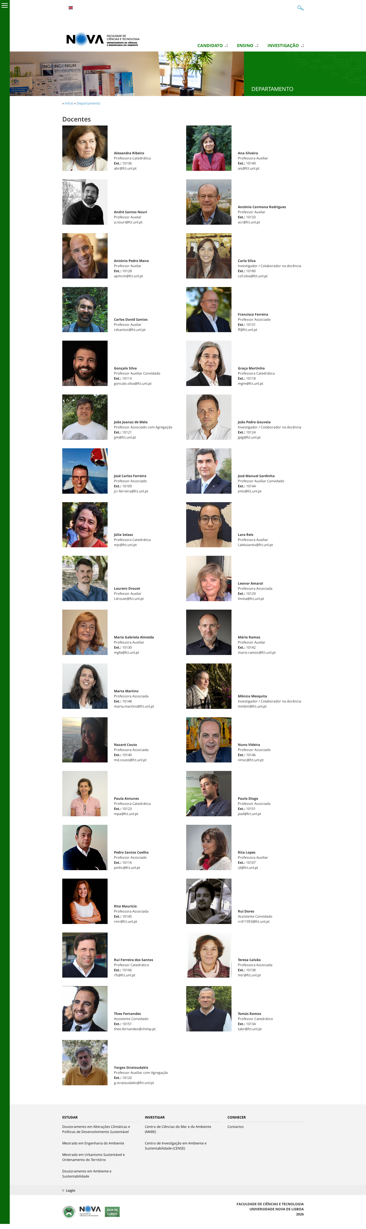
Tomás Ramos (249, 1013)
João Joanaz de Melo (131, 422)
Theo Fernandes (127, 1013)
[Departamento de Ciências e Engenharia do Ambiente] (104, 38)
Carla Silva (247, 260)
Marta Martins (126, 691)
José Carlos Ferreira (130, 476)
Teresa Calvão (249, 959)
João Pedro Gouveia (254, 422)
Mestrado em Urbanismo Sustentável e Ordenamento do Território (93, 1157)
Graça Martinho (251, 368)
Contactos (235, 1126)
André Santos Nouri (130, 212)
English (71, 7)
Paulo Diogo (248, 798)
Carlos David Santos (131, 319)
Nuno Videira (249, 744)
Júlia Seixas (123, 534)
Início (69, 103)
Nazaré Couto (125, 744)
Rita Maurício (125, 906)
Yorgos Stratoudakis (131, 1067)
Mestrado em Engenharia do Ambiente (93, 1143)
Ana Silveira (248, 153)
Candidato (210, 45)
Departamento (88, 103)
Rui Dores (246, 911)
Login (70, 1190)
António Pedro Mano (131, 260)
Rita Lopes (246, 852)
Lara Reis (245, 534)
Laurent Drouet (127, 588)
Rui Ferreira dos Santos (133, 959)
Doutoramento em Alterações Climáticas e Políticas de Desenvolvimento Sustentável (96, 1129)
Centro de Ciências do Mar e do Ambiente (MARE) (178, 1129)
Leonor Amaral (250, 583)
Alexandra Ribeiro (129, 153)
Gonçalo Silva (125, 368)
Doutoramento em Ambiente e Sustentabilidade (86, 1174)
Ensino (245, 45)
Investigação (283, 45)
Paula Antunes (126, 798)
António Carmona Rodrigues (262, 207)
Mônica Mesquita (252, 696)
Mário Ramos (249, 637)
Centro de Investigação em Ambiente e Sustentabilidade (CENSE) (176, 1146)
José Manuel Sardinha (256, 476)
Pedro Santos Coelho (131, 852)
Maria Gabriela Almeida (134, 637)
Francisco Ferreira (253, 314)
